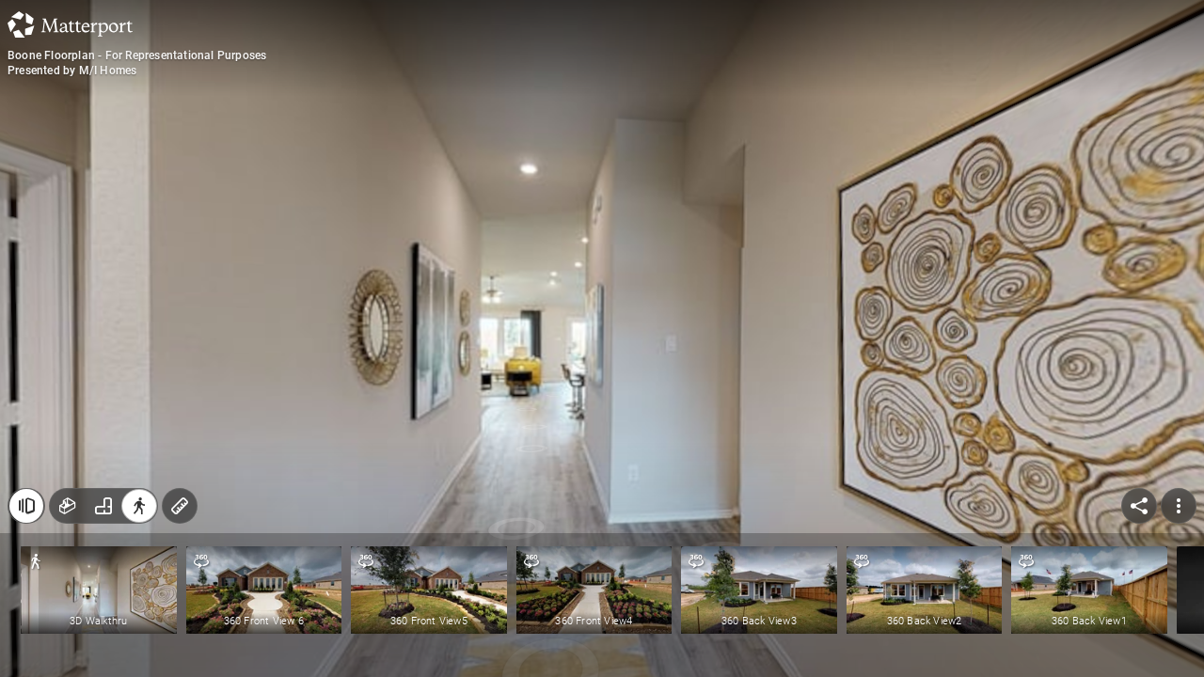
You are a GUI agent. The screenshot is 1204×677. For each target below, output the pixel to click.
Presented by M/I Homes (72, 70)
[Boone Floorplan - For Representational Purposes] (602, 338)
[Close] (26, 506)
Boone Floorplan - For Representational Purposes (137, 55)
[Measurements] (180, 506)
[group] (103, 506)
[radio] (68, 506)
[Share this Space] (1139, 506)
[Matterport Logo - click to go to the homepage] (70, 24)
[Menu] (1178, 506)
